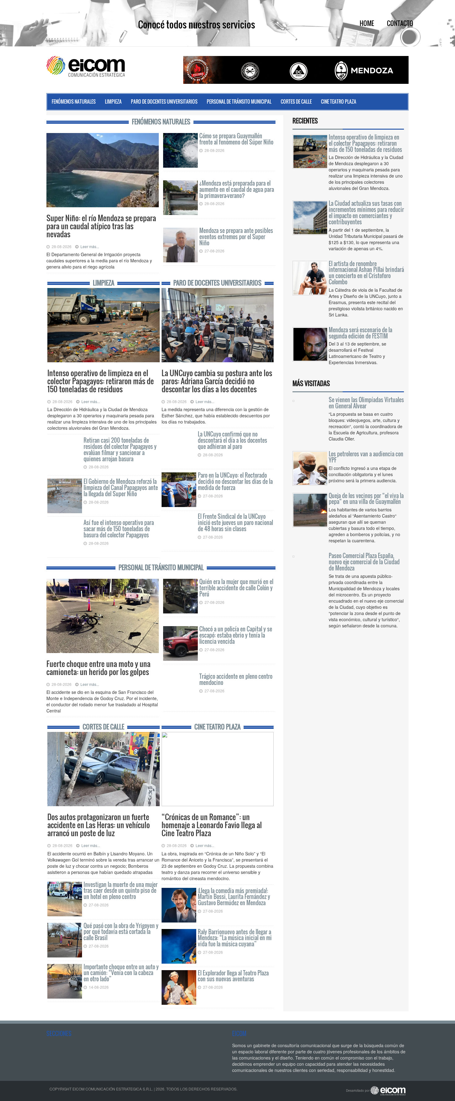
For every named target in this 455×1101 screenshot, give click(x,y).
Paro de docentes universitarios (164, 101)
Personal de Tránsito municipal (239, 101)
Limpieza (113, 101)
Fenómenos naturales (74, 101)
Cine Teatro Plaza (338, 101)
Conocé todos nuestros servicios (196, 24)
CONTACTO (400, 23)
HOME (367, 23)
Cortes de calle (296, 101)
